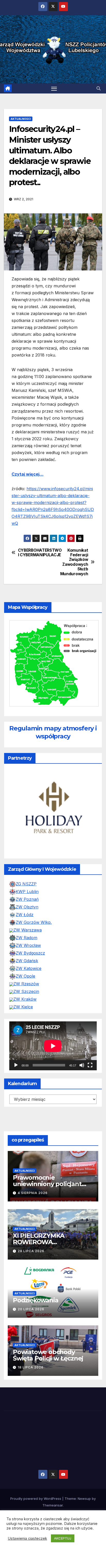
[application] (53, 1045)
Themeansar (52, 1505)
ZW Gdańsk (27, 960)
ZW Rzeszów (26, 983)
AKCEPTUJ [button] (62, 1538)
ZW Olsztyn (27, 906)
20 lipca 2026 (31, 1309)
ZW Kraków (25, 999)
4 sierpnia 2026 (33, 1193)
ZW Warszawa (27, 930)
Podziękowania (35, 1300)
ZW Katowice (28, 968)
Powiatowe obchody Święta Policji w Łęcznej (48, 1355)
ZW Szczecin (26, 991)
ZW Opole (25, 976)
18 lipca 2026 (30, 1367)
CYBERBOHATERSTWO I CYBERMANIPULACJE (35, 552)
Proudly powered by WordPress (36, 1498)
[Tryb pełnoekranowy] (90, 1065)
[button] (98, 88)
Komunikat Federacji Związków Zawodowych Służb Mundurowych (74, 562)
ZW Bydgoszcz (30, 953)
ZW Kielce (23, 1006)
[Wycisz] (81, 1065)
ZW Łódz (24, 914)
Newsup (84, 1498)
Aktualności (21, 118)
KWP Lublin (27, 891)
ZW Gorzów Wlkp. (34, 922)
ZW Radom (26, 937)
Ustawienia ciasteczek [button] (27, 1538)
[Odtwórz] (16, 1065)
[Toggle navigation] (54, 88)
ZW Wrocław (28, 945)
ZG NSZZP (26, 883)
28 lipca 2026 (31, 1251)
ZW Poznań (27, 899)
